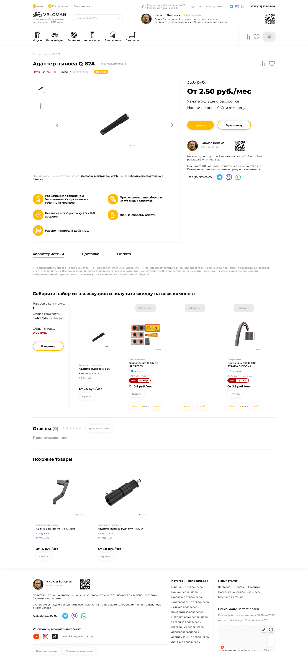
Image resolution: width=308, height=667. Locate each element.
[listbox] (145, 308)
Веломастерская (46, 651)
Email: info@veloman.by (78, 636)
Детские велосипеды (185, 607)
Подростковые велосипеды (189, 617)
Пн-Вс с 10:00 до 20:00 (210, 6)
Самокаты (132, 40)
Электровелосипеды (185, 631)
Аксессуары (92, 40)
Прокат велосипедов (79, 651)
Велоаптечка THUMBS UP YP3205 (143, 364)
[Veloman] (49, 14)
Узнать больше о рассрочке (213, 101)
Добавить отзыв (99, 428)
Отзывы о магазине (230, 597)
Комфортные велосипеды (188, 612)
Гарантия (254, 587)
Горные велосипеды (184, 592)
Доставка (224, 587)
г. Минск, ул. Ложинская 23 (161, 7)
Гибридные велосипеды (187, 587)
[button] (57, 125)
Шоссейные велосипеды (187, 626)
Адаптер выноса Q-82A (94, 368)
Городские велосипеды (186, 597)
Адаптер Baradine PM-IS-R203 (55, 528)
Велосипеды (54, 40)
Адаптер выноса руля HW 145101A (120, 528)
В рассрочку (234, 125)
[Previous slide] (135, 406)
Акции (41, 6)
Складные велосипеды (186, 621)
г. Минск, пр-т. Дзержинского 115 (165, 5)
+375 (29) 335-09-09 (263, 6)
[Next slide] (156, 406)
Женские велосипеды (185, 641)
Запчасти (74, 40)
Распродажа (60, 6)
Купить (201, 125)
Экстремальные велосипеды (190, 636)
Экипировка (113, 40)
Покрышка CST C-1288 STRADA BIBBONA (241, 364)
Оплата (239, 587)
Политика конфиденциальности (239, 592)
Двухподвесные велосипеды (190, 602)
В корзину (48, 346)
